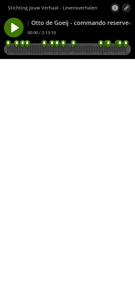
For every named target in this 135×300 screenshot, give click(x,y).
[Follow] (126, 7)
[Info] (115, 7)
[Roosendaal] (27, 44)
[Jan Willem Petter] (44, 44)
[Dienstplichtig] (22, 44)
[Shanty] (125, 44)
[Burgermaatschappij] (63, 44)
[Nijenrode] (17, 44)
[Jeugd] (8, 44)
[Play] (14, 27)
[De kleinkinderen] (120, 44)
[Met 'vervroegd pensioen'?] (101, 44)
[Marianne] (52, 44)
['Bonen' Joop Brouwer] (57, 44)
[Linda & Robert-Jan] (108, 44)
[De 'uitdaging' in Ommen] (73, 44)
